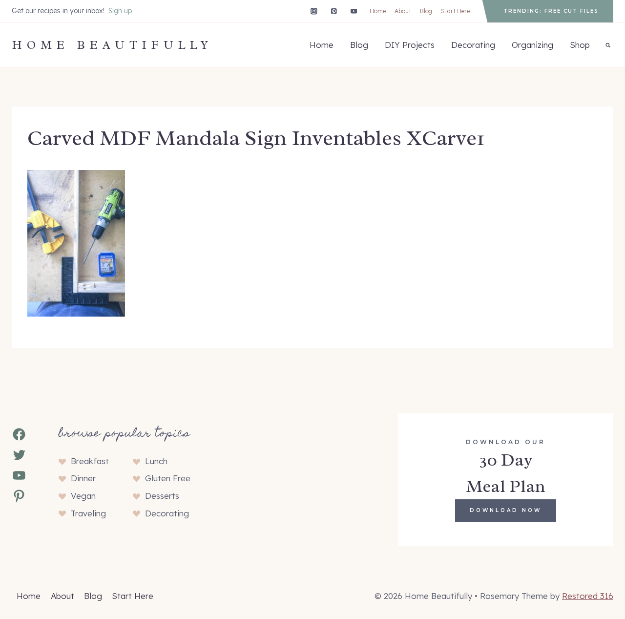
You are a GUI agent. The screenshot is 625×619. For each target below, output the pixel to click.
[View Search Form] (608, 45)
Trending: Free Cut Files (551, 11)
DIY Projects (410, 45)
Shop (580, 45)
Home (378, 11)
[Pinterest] (333, 11)
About (403, 11)
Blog (426, 11)
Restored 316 (587, 596)
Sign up (120, 10)
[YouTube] (353, 11)
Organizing (532, 45)
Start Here (455, 11)
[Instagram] (313, 11)
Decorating (473, 45)
